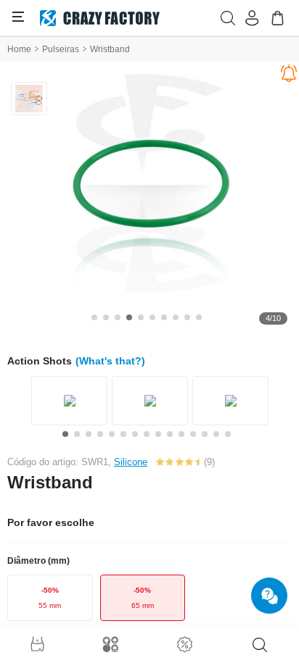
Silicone (130, 461)
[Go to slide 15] (228, 434)
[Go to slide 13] (205, 434)
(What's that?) (110, 361)
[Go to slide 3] (117, 317)
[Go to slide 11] (181, 434)
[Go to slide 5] (141, 317)
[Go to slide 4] (129, 317)
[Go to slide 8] (176, 317)
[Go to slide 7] (164, 317)
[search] (260, 645)
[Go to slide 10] (199, 317)
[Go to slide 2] (106, 317)
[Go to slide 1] (94, 317)
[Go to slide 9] (187, 317)
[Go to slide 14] (216, 434)
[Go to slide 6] (152, 317)
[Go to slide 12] (193, 434)
